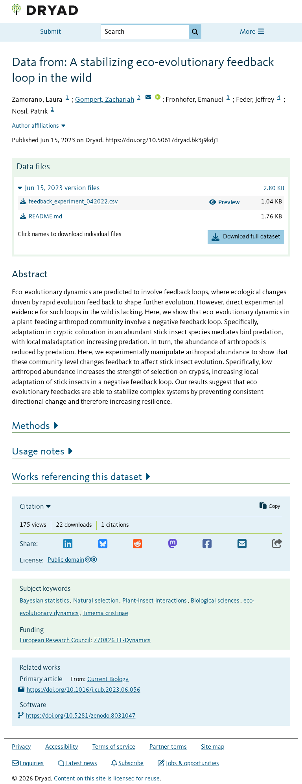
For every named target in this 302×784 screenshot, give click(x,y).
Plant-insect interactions (154, 601)
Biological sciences (215, 601)
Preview (229, 202)
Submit (50, 32)
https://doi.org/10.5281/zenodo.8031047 (81, 716)
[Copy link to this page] (277, 544)
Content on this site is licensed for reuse (107, 779)
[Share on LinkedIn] (67, 544)
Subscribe (131, 763)
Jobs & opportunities (192, 763)
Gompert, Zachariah (104, 99)
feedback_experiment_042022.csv (73, 202)
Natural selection (95, 601)
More (248, 32)
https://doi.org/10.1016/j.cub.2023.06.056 (83, 690)
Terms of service (113, 747)
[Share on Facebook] (207, 544)
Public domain (66, 560)
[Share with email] (242, 544)
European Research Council (55, 640)
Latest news (81, 763)
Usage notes (38, 452)
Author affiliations (35, 126)
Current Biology (108, 679)
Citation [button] (32, 506)
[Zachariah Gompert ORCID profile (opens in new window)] (157, 98)
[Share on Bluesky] (102, 544)
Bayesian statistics (44, 601)
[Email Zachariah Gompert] (148, 98)
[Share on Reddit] (137, 544)
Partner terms (168, 747)
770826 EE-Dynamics (122, 640)
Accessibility (61, 747)
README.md (45, 217)
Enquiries (32, 763)
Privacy (21, 747)
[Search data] (195, 31)
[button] (151, 188)
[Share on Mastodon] (172, 544)
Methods (31, 426)
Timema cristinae (105, 613)
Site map (212, 747)
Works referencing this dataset (77, 477)
